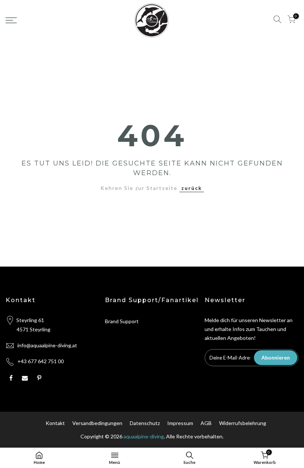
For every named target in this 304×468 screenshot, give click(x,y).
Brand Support (122, 321)
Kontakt (55, 423)
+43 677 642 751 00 (40, 361)
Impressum (180, 423)
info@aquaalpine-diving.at (47, 345)
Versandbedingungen (97, 423)
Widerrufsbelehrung (242, 423)
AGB (206, 423)
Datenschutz (145, 423)
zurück (191, 188)
